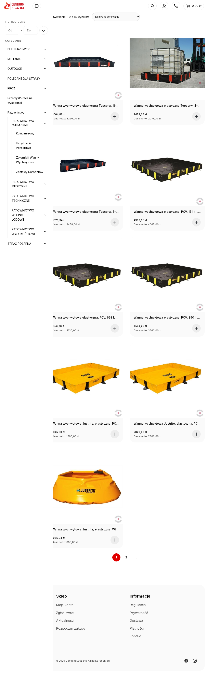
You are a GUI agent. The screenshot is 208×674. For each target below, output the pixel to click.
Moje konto (65, 605)
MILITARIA (14, 59)
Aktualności (65, 620)
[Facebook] (186, 661)
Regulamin (138, 605)
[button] (114, 116)
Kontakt (135, 636)
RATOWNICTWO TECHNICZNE (23, 198)
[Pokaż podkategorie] (45, 49)
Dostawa (136, 620)
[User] (164, 6)
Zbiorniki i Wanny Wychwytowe (27, 160)
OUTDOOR (15, 68)
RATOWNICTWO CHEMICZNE (23, 123)
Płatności (137, 628)
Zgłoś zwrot (65, 613)
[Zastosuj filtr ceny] (43, 30)
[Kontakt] (176, 6)
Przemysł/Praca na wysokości (20, 100)
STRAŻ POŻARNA (19, 243)
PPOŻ (11, 88)
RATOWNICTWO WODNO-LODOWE (23, 215)
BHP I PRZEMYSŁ (19, 49)
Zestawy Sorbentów (29, 172)
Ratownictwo (16, 112)
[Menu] (36, 6)
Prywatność (139, 613)
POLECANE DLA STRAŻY (24, 78)
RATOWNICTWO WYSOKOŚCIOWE (24, 231)
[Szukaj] (152, 6)
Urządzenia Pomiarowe (23, 145)
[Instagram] (195, 661)
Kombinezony (25, 133)
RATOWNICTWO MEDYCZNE (23, 184)
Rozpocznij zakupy (71, 628)
